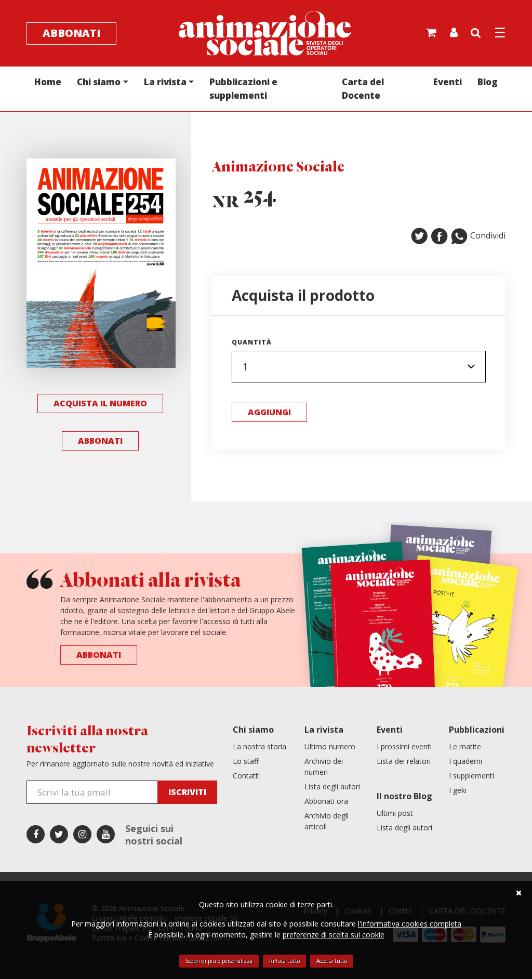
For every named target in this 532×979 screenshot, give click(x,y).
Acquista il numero (100, 403)
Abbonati (71, 33)
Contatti (246, 775)
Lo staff (246, 761)
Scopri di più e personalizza (218, 960)
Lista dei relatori (404, 761)
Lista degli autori (332, 786)
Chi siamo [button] (99, 82)
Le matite (465, 746)
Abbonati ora (326, 801)
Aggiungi (269, 412)
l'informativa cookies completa (409, 924)
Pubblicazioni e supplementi (243, 88)
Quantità (252, 342)
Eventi (447, 82)
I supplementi (471, 775)
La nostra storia (259, 746)
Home (47, 82)
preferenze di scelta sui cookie (333, 935)
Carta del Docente (363, 88)
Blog (487, 82)
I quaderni (465, 761)
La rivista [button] (165, 82)
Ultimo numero (329, 746)
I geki (458, 790)
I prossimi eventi (404, 746)
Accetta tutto (331, 960)
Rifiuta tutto (284, 960)
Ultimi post (395, 813)
